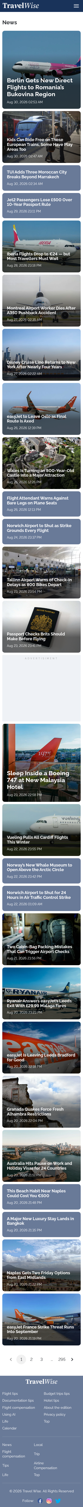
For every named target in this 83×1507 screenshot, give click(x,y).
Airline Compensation (45, 1465)
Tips (5, 1465)
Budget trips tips (57, 1394)
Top (47, 1421)
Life (5, 1421)
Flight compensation (18, 1408)
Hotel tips (51, 1400)
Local (38, 1445)
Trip (37, 1454)
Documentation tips (18, 1400)
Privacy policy (54, 1414)
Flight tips (10, 1394)
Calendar (9, 1428)
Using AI (8, 1414)
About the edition (57, 1408)
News (7, 1445)
